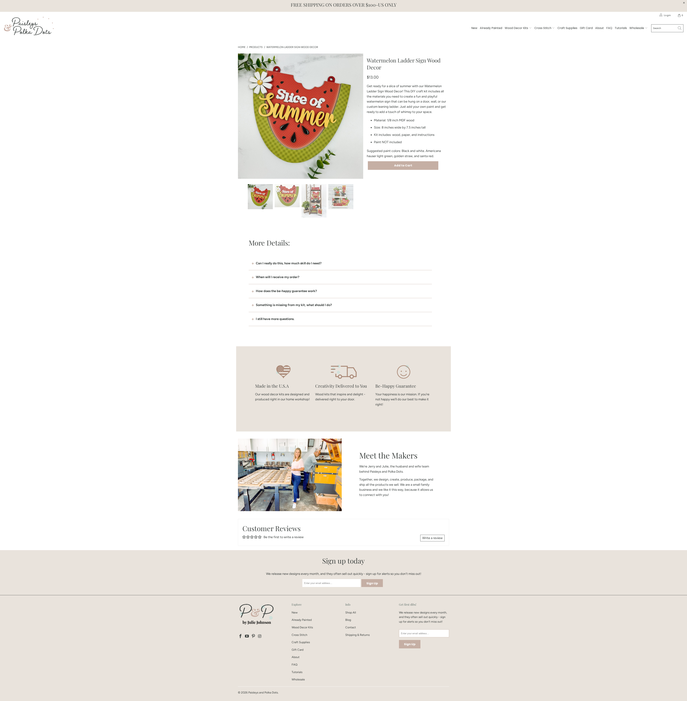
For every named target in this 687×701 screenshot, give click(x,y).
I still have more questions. (275, 319)
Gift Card (586, 28)
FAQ (609, 28)
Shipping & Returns (357, 635)
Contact (350, 627)
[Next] (360, 116)
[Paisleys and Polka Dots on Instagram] (259, 636)
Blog (348, 620)
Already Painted (491, 28)
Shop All (350, 612)
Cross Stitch (543, 28)
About (599, 28)
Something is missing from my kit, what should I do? (294, 305)
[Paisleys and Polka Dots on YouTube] (247, 636)
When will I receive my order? (277, 277)
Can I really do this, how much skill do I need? (288, 263)
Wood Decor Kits (517, 28)
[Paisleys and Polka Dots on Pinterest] (253, 636)
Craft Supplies (567, 28)
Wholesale (637, 28)
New (474, 28)
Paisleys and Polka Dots (263, 692)
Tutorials (621, 28)
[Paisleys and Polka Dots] (29, 27)
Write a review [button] (432, 538)
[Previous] (240, 116)
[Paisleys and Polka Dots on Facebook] (240, 636)
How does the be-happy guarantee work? (286, 291)
